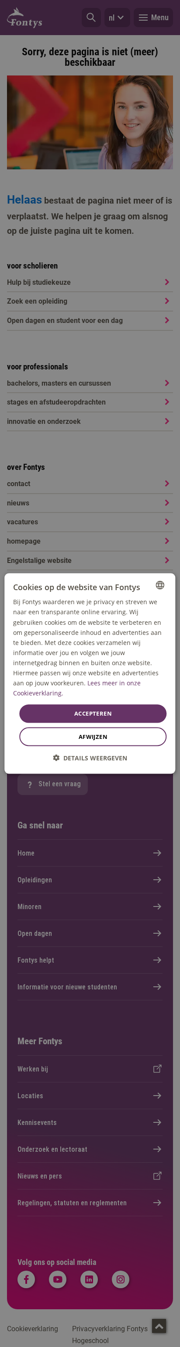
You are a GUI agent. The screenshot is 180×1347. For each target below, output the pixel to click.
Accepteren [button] (93, 713)
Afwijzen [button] (93, 736)
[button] (90, 757)
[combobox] (160, 585)
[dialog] (89, 673)
